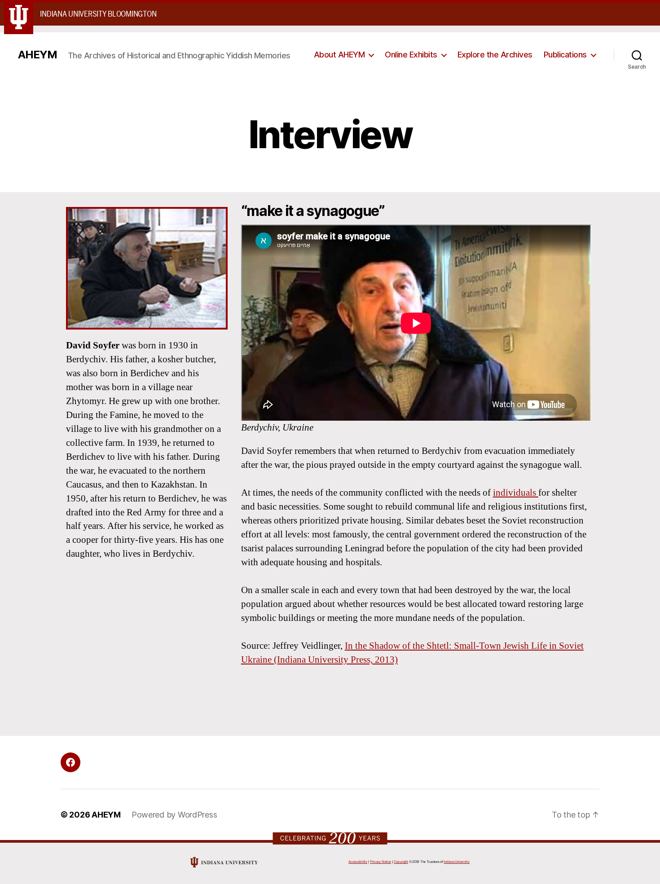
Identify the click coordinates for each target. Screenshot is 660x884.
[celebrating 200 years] (330, 838)
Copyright (401, 862)
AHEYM (37, 54)
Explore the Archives (495, 54)
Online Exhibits (411, 54)
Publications (565, 54)
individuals (515, 493)
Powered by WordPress (174, 814)
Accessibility (357, 862)
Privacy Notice (380, 862)
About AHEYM (339, 54)
